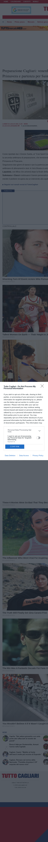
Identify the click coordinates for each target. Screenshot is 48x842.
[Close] (43, 386)
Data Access (24, 455)
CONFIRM (14, 446)
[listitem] (24, 430)
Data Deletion (10, 455)
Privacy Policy (38, 455)
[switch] (38, 438)
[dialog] (24, 421)
